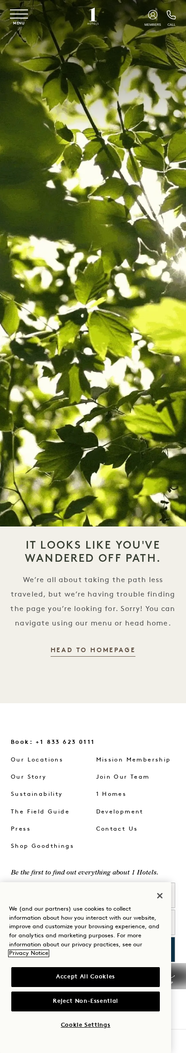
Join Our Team (123, 777)
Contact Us (117, 829)
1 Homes (111, 794)
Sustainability (37, 794)
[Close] (160, 896)
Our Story (29, 777)
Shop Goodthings (42, 846)
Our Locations (37, 760)
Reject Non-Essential (85, 1001)
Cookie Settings (86, 1025)
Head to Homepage (93, 650)
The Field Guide (40, 812)
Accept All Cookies (85, 977)
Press (21, 829)
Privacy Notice (28, 953)
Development (120, 812)
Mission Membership (133, 760)
